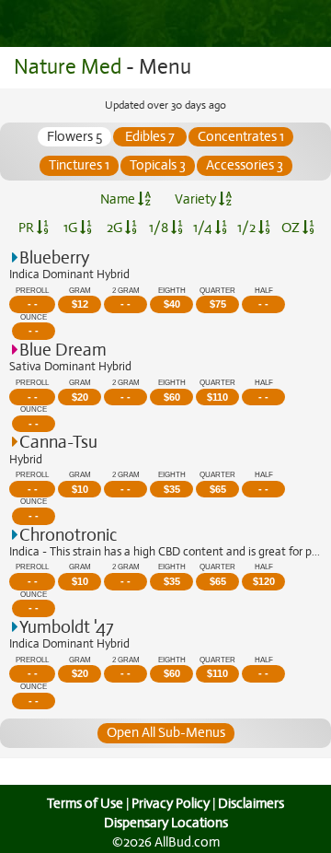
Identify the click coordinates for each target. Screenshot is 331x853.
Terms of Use (85, 803)
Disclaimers (251, 803)
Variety (197, 199)
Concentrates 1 (241, 136)
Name (119, 199)
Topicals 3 (158, 165)
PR (27, 227)
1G (71, 227)
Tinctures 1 (79, 165)
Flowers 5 (74, 136)
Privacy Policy (170, 803)
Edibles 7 (150, 136)
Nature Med (67, 66)
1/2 (247, 227)
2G (116, 227)
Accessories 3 (244, 165)
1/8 (160, 227)
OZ (291, 227)
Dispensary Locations (166, 822)
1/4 (204, 227)
